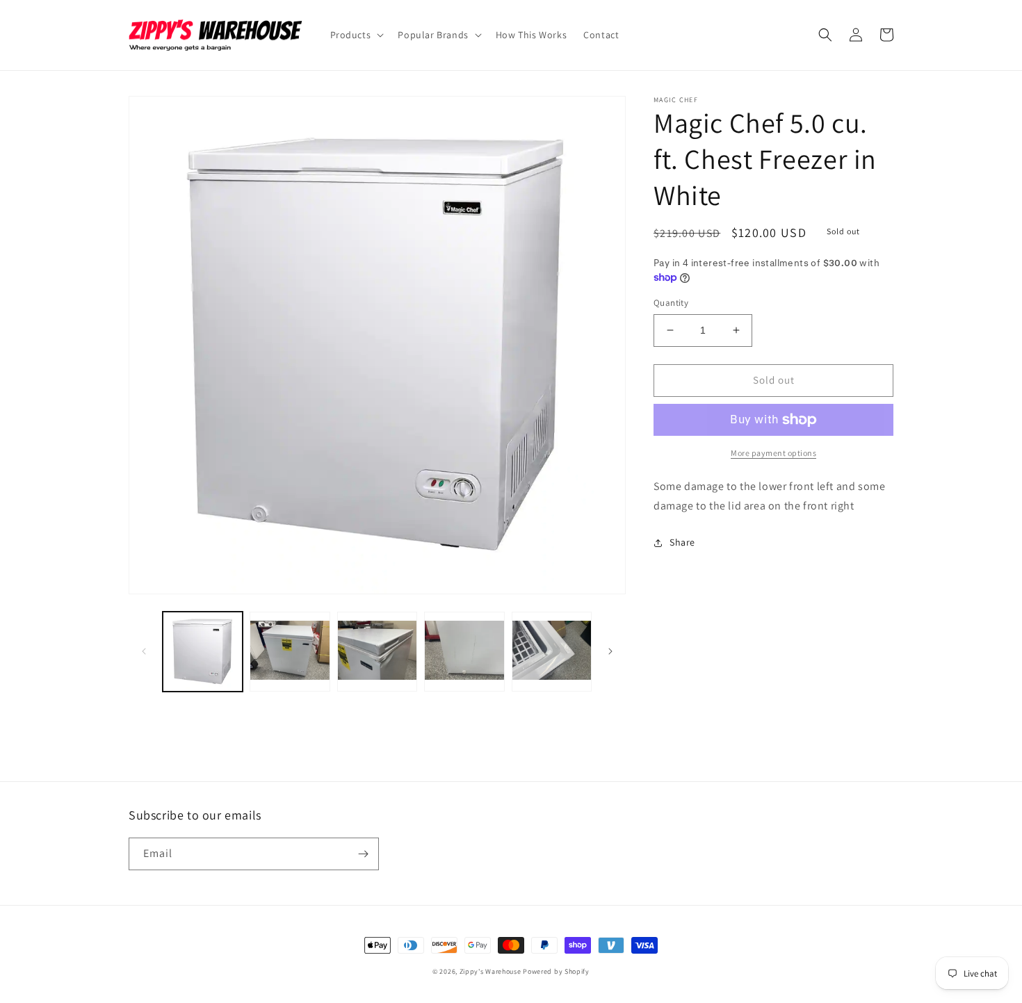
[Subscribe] (363, 854)
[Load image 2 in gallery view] (290, 652)
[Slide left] (144, 651)
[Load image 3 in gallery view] (377, 652)
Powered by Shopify (556, 971)
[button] (356, 34)
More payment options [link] (773, 453)
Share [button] (682, 542)
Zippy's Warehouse (490, 971)
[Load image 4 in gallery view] (464, 652)
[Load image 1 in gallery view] (203, 652)
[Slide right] (610, 651)
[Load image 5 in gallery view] (552, 652)
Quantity (671, 303)
